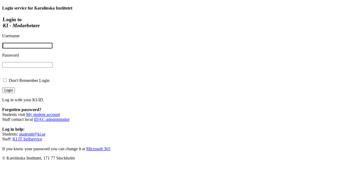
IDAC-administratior (52, 119)
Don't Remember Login (29, 80)
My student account (43, 114)
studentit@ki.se (32, 134)
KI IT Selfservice (27, 139)
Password (10, 55)
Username (11, 35)
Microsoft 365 (98, 148)
